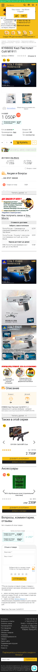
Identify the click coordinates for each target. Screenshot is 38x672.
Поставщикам (6, 628)
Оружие (17, 42)
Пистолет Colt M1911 (16, 609)
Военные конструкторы (8, 42)
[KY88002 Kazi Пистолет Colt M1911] (19, 75)
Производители (6, 626)
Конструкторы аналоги (14, 41)
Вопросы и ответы (7, 621)
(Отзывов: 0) (32, 56)
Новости (4, 648)
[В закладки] (34, 142)
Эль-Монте (15, 158)
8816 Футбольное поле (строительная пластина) (19, 494)
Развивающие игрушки (9, 643)
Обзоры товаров (7, 632)
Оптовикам (5, 630)
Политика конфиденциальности (8, 636)
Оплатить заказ (6, 623)
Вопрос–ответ (31, 168)
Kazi (14, 132)
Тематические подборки (27, 41)
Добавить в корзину (19, 459)
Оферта (3, 639)
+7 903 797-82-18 (23, 20)
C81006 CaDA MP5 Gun (19, 444)
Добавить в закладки (19, 462)
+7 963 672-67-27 (23, 22)
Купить (23, 142)
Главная (4, 41)
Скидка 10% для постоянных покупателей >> (19, 37)
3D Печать (4, 646)
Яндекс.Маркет (20, 599)
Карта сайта (5, 641)
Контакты (4, 619)
